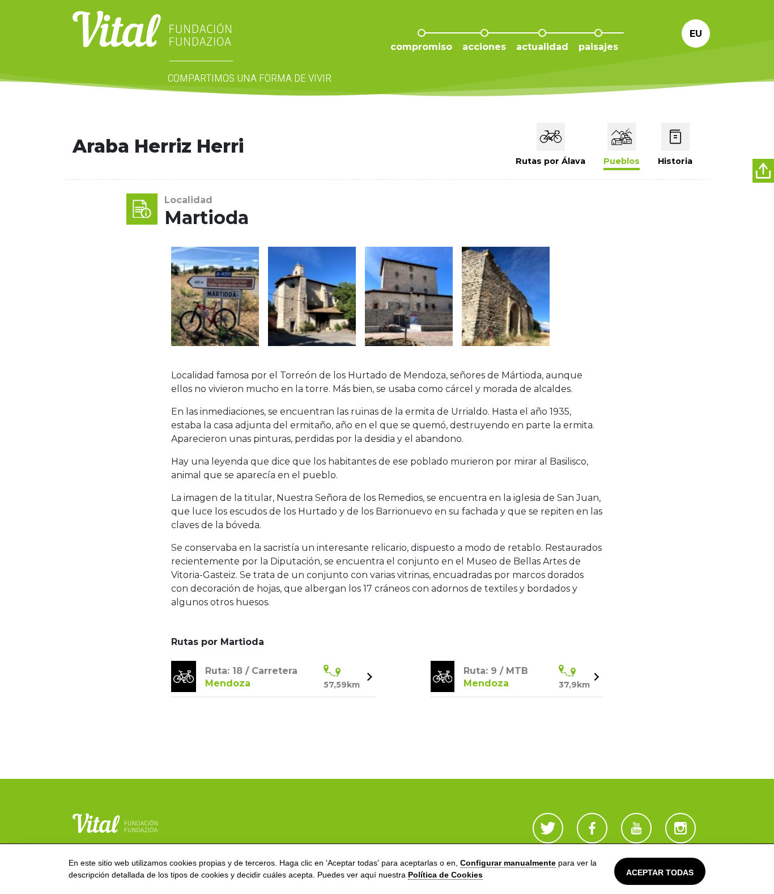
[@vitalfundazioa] (592, 828)
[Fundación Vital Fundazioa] (636, 828)
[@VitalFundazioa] (548, 828)
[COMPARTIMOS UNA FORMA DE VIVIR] (152, 40)
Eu (696, 33)
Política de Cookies (445, 874)
